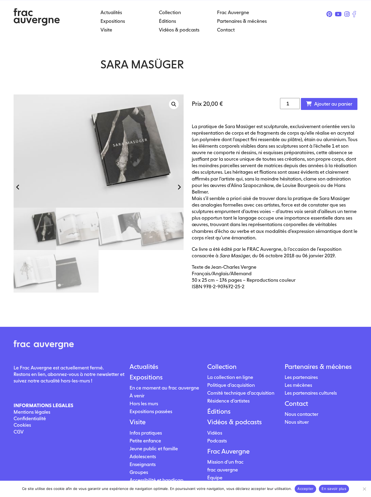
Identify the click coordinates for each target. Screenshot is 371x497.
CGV (19, 432)
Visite (138, 422)
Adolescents (143, 456)
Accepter (305, 488)
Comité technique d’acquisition (240, 393)
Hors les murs (144, 403)
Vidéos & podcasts (234, 422)
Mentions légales (32, 412)
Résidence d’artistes (228, 401)
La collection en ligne (230, 377)
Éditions (219, 411)
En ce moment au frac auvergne (164, 388)
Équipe (214, 477)
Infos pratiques (146, 433)
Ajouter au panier (333, 104)
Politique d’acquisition (231, 385)
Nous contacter (301, 414)
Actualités (144, 366)
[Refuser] (364, 489)
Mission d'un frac (225, 462)
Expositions (146, 377)
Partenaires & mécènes (318, 366)
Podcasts (217, 441)
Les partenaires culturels (311, 393)
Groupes (139, 472)
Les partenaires (301, 377)
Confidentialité (30, 418)
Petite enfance (145, 441)
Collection (222, 366)
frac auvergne (222, 470)
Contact (296, 403)
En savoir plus (334, 488)
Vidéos (214, 433)
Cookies (22, 425)
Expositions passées (151, 411)
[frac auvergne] (37, 24)
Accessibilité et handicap (156, 480)
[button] (174, 104)
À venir (137, 395)
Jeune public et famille (154, 448)
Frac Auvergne (228, 451)
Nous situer (297, 422)
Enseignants (143, 464)
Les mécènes (298, 385)
